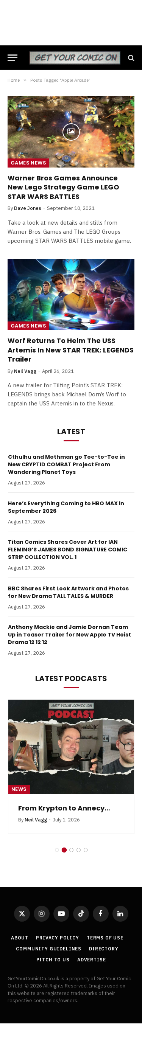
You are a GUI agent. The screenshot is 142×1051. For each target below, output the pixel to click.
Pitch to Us (53, 960)
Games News (28, 162)
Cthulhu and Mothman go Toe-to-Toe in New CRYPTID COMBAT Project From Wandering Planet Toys (66, 464)
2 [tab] (64, 850)
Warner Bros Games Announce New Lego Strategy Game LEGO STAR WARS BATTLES (63, 187)
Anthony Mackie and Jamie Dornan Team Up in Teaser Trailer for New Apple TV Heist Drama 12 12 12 (69, 634)
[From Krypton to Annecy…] (71, 747)
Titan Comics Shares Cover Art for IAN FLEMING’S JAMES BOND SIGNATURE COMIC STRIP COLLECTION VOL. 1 (67, 549)
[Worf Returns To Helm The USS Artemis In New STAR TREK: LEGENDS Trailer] (71, 294)
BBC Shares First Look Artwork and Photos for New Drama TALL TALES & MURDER (68, 592)
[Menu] (12, 57)
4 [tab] (78, 850)
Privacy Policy (57, 938)
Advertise (91, 960)
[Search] (130, 57)
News (19, 789)
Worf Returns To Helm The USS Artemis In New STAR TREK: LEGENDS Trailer (71, 350)
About (19, 938)
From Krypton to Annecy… (64, 808)
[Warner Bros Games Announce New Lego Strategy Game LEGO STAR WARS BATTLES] (71, 131)
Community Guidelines (48, 949)
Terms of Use (105, 938)
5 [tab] (85, 850)
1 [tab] (57, 850)
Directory (104, 949)
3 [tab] (71, 850)
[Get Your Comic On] (75, 57)
